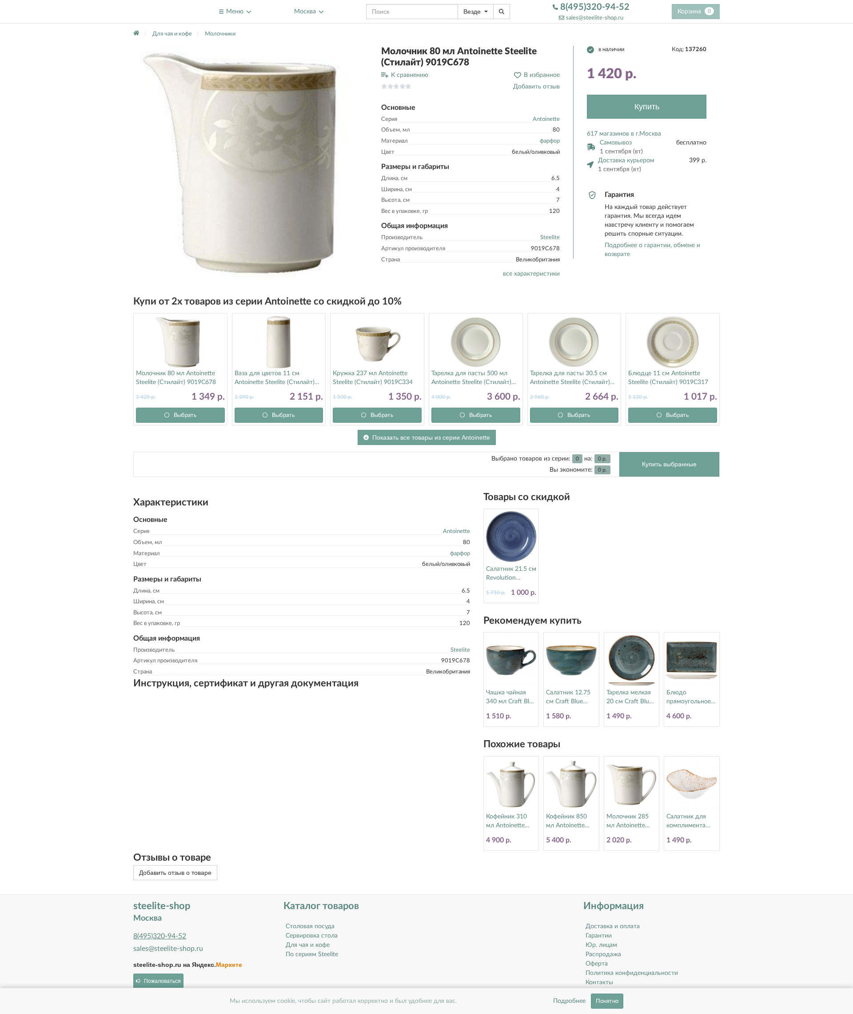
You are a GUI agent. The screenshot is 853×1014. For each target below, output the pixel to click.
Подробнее (569, 1001)
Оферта (597, 964)
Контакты (599, 982)
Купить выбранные (669, 464)
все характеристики (531, 274)
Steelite (550, 237)
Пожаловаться (162, 981)
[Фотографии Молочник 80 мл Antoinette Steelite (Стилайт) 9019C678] (250, 163)
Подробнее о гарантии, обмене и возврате (652, 249)
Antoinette (546, 119)
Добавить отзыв (536, 87)
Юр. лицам (601, 945)
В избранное (542, 75)
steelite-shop (154, 11)
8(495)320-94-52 (594, 7)
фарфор (550, 141)
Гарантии (599, 936)
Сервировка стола (312, 936)
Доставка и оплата (613, 926)
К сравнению (409, 75)
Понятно (607, 1001)
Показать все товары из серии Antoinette (431, 437)
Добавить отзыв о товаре (175, 872)
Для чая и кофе (308, 945)
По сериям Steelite (312, 954)
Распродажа (603, 954)
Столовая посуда (310, 926)
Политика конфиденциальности (632, 973)
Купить (646, 106)
